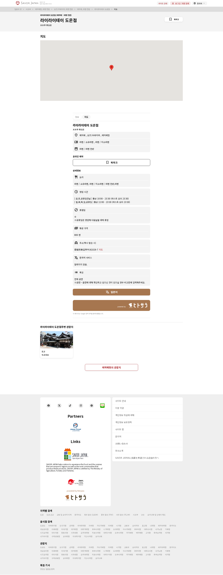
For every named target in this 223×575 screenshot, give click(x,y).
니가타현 (106, 529)
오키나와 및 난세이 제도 (156, 514)
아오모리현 (44, 529)
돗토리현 (64, 532)
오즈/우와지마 (94, 135)
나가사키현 (44, 536)
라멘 (81, 142)
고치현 (148, 532)
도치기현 (63, 525)
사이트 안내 (162, 3)
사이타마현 (81, 525)
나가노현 (158, 529)
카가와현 (129, 532)
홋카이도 (77, 514)
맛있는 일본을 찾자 (47, 569)
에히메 (82, 135)
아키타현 (74, 529)
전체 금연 (78, 279)
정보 (77, 116)
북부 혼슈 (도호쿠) (91, 514)
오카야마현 (85, 532)
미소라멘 (105, 142)
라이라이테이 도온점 (102, 9)
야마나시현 (148, 529)
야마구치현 (107, 532)
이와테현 (55, 529)
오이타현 (66, 536)
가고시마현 (88, 536)
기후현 (167, 529)
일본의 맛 (18, 9)
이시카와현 (127, 529)
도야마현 (116, 529)
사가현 (167, 532)
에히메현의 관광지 (111, 367)
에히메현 (106, 135)
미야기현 (64, 529)
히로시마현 (96, 532)
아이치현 (55, 532)
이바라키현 (52, 525)
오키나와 (98, 536)
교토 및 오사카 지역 (64, 514)
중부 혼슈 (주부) (107, 514)
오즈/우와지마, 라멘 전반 (63, 9)
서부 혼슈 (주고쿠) (123, 514)
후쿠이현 (137, 529)
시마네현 (74, 532)
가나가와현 (101, 525)
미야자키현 (77, 536)
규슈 (142, 514)
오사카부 (135, 525)
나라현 (152, 525)
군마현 (71, 525)
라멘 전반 (90, 148)
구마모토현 (56, 536)
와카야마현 (162, 525)
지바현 (91, 525)
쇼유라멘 (90, 142)
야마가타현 (85, 529)
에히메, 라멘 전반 (84, 9)
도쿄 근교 (50, 514)
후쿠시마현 (96, 529)
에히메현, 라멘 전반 (42, 9)
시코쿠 (28, 9)
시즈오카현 (44, 532)
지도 (101, 249)
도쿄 (42, 514)
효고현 (144, 525)
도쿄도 (42, 525)
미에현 (110, 525)
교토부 (126, 525)
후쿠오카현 (158, 532)
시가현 (118, 525)
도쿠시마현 (119, 532)
